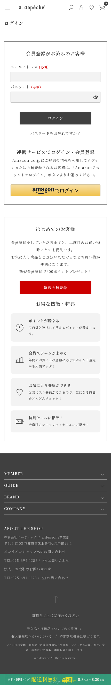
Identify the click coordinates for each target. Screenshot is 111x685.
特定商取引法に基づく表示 (80, 636)
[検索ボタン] (71, 8)
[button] (55, 190)
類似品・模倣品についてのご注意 (52, 628)
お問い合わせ (58, 560)
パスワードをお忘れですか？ (55, 133)
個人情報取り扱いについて (31, 636)
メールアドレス (30, 66)
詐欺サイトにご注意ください (55, 615)
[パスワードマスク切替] (95, 97)
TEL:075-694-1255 (21, 560)
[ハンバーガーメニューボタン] (7, 7)
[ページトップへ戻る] (56, 599)
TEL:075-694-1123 (20, 577)
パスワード (26, 86)
